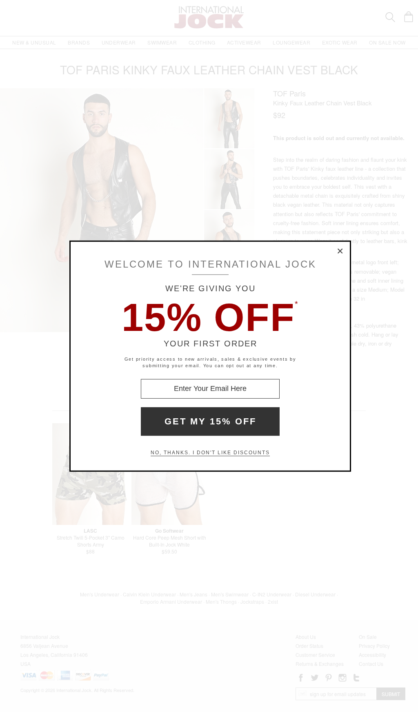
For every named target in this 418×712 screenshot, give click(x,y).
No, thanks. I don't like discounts (210, 452)
